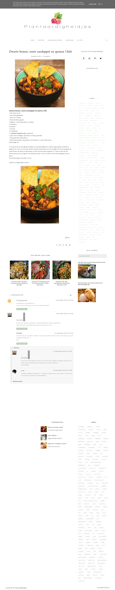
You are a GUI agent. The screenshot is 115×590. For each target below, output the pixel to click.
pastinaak (101, 177)
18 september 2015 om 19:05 (62, 370)
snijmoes (87, 199)
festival (90, 135)
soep (93, 199)
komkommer (82, 157)
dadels (88, 453)
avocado (102, 108)
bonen (80, 118)
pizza (102, 182)
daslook (95, 453)
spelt (88, 202)
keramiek (81, 150)
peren (97, 512)
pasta (94, 177)
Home (32, 40)
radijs (87, 524)
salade (80, 530)
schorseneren (88, 530)
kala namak (82, 147)
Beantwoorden (21, 309)
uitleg (99, 214)
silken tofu (87, 197)
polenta (81, 185)
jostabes (88, 145)
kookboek (102, 157)
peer (79, 512)
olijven (94, 172)
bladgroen (89, 438)
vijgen (103, 229)
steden (88, 207)
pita (97, 182)
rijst (95, 192)
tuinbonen (100, 212)
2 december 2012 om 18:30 (64, 300)
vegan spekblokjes (84, 224)
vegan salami (82, 222)
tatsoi (94, 209)
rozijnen (100, 192)
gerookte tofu (96, 137)
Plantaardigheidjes (21, 588)
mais (101, 162)
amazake (90, 105)
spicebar (90, 204)
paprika (81, 177)
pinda (92, 182)
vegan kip (99, 219)
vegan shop (91, 222)
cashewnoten (93, 120)
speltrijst (94, 202)
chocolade (80, 450)
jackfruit (81, 145)
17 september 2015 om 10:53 (62, 351)
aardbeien (90, 103)
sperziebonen (82, 204)
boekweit (81, 115)
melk (93, 165)
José (22, 371)
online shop (101, 172)
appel (102, 105)
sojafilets (81, 202)
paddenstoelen (89, 175)
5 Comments (46, 56)
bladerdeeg (81, 438)
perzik (80, 182)
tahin (88, 209)
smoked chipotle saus (18, 133)
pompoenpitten (96, 185)
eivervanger (89, 130)
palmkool (97, 175)
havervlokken (82, 142)
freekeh (97, 135)
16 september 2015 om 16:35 (63, 333)
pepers (91, 512)
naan (80, 170)
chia (99, 447)
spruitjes (81, 207)
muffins (97, 167)
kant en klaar (90, 147)
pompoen (87, 185)
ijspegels (102, 142)
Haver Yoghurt (52, 435)
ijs (97, 142)
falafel (89, 132)
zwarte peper (93, 239)
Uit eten (80, 40)
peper (85, 512)
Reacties (16, 348)
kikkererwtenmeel (84, 152)
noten (80, 172)
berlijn (87, 110)
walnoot (89, 232)
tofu (80, 212)
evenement (82, 132)
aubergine (95, 108)
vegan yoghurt (91, 227)
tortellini (92, 212)
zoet (93, 237)
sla (93, 197)
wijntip (103, 232)
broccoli (86, 118)
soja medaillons (101, 199)
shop (80, 197)
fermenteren (82, 135)
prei (103, 185)
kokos (88, 155)
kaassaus (95, 145)
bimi (98, 110)
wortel (99, 234)
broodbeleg (99, 118)
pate (102, 509)
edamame (81, 130)
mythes (103, 167)
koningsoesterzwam (92, 157)
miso (91, 167)
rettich (90, 192)
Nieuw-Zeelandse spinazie (91, 170)
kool (91, 160)
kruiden (103, 160)
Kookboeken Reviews (55, 40)
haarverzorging (91, 140)
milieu (86, 167)
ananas (97, 105)
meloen (99, 165)
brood (92, 118)
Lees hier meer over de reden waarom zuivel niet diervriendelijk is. (91, 263)
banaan (81, 110)
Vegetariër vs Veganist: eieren (57, 443)
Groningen (81, 140)
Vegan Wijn (69, 40)
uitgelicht (92, 214)
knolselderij (94, 152)
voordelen (82, 232)
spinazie (97, 204)
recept (99, 524)
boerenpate (97, 115)
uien (86, 214)
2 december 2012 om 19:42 (64, 313)
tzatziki (81, 214)
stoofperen (95, 207)
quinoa (91, 187)
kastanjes (99, 147)
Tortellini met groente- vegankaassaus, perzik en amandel (19, 283)
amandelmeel (82, 105)
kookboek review (83, 160)
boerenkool (89, 115)
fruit (102, 135)
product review (83, 187)
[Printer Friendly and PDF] (67, 237)
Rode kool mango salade (55, 427)
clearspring (82, 125)
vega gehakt (82, 217)
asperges (87, 108)
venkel (98, 229)
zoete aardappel (83, 239)
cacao (86, 120)
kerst (87, 150)
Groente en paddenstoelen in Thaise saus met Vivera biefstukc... (40, 283)
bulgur (81, 120)
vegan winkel (94, 224)
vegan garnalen (83, 219)
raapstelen (98, 187)
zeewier (88, 237)
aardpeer (97, 103)
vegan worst (82, 227)
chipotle (106, 447)
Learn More (92, 4)
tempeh (100, 209)
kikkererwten (100, 150)
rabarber (80, 524)
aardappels (82, 103)
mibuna (81, 167)
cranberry (80, 453)
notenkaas (87, 172)
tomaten (85, 212)
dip (101, 453)
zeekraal (81, 237)
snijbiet (81, 199)
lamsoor (90, 162)
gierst (103, 137)
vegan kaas (92, 219)
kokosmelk (95, 155)
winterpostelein (83, 234)
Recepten (41, 40)
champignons (91, 447)
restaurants (82, 192)
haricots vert (100, 140)
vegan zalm (101, 227)
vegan (89, 217)
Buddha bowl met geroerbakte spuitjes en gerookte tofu (62, 283)
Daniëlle (19, 320)
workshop (92, 234)
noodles (102, 170)
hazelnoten (91, 142)
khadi (92, 150)
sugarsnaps (82, 209)
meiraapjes (87, 165)
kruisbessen (82, 162)
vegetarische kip (83, 229)
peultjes (86, 182)
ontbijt (81, 175)
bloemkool (97, 438)
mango (80, 165)
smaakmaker (99, 197)
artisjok (81, 108)
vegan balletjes (97, 217)
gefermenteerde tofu (84, 137)
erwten (96, 130)
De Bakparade (21, 300)
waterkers (96, 232)
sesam (103, 530)
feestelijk (95, 132)
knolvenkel (82, 155)
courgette (90, 125)
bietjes (93, 110)
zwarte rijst (82, 242)
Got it (100, 4)
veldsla (92, 229)
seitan (96, 530)
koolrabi (96, 160)
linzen (96, 162)
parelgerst (88, 177)
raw (93, 524)
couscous (97, 125)
